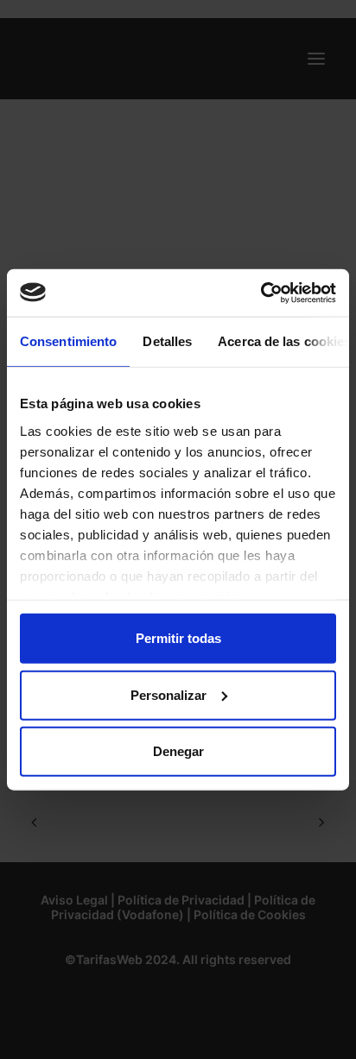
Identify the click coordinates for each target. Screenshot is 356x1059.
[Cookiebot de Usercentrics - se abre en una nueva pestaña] (260, 292)
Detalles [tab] (167, 341)
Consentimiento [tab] (68, 341)
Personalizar (168, 694)
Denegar (178, 751)
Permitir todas (178, 638)
